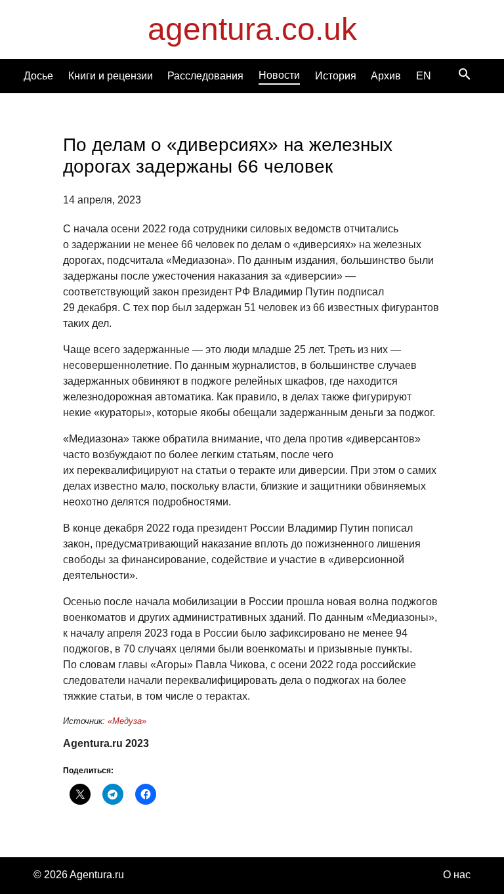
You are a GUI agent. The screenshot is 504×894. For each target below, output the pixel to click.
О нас (457, 874)
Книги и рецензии (110, 75)
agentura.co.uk (252, 29)
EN (423, 75)
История (335, 75)
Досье (38, 75)
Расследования (205, 75)
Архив (386, 75)
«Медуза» (127, 721)
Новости (279, 75)
